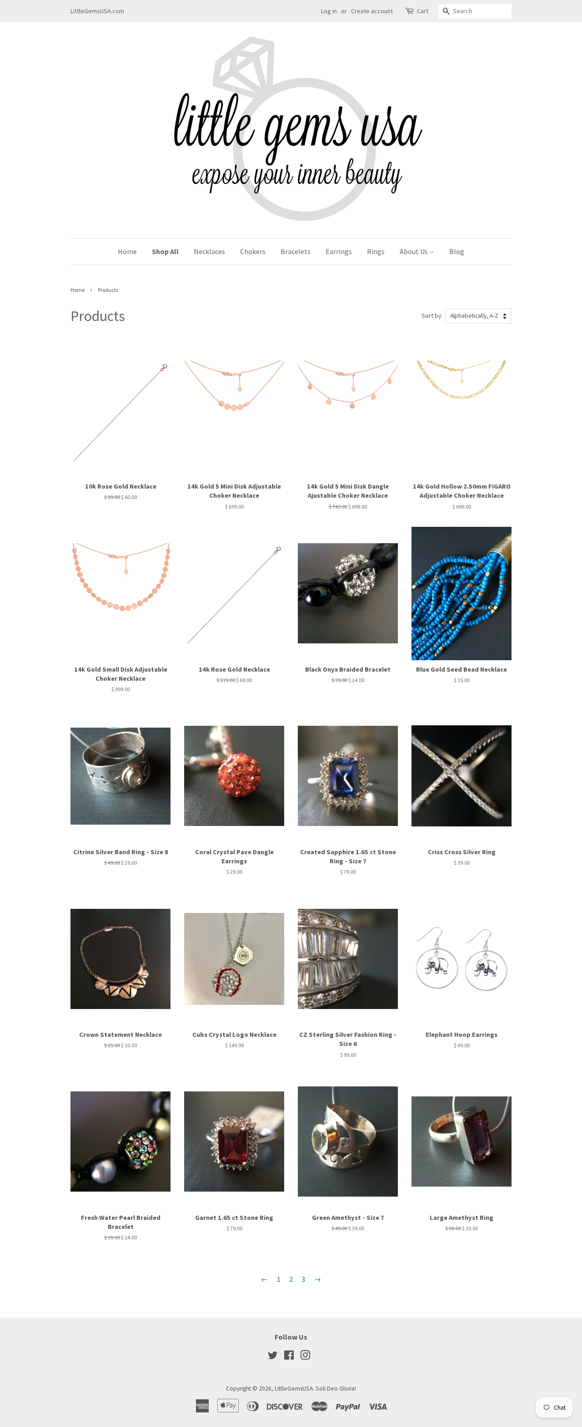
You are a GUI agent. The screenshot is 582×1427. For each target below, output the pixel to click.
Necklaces (209, 251)
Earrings (339, 251)
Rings (376, 251)
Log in (329, 11)
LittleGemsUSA (294, 1388)
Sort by (431, 315)
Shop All (165, 251)
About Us (414, 251)
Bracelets (296, 251)
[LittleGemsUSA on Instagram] (305, 1357)
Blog (456, 251)
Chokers (253, 251)
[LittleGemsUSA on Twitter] (273, 1357)
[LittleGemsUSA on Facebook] (289, 1357)
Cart (422, 11)
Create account (372, 11)
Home (127, 251)
